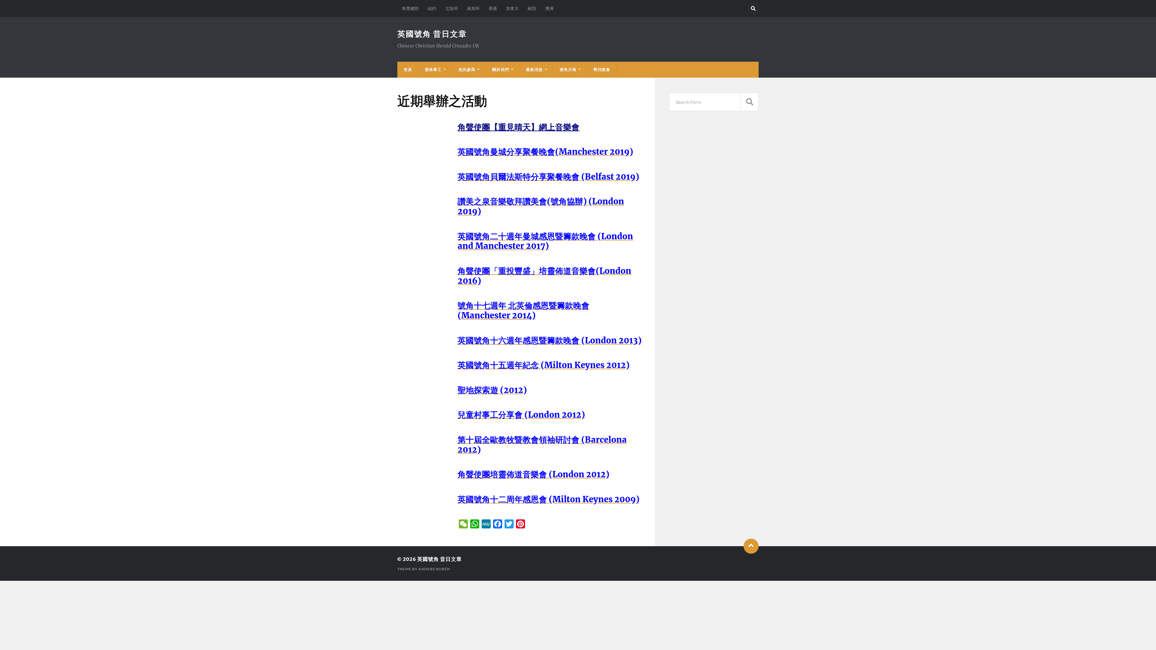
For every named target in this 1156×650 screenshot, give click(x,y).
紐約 (432, 8)
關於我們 (500, 69)
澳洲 (549, 8)
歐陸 (532, 8)
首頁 (408, 69)
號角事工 (433, 69)
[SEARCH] (750, 102)
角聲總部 (410, 8)
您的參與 (466, 69)
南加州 (473, 8)
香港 (493, 8)
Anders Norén (434, 569)
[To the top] (751, 546)
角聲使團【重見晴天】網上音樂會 (519, 127)
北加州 (451, 8)
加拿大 (512, 8)
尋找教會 (601, 69)
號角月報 (568, 69)
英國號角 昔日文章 (432, 33)
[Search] (753, 8)
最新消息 (534, 69)
